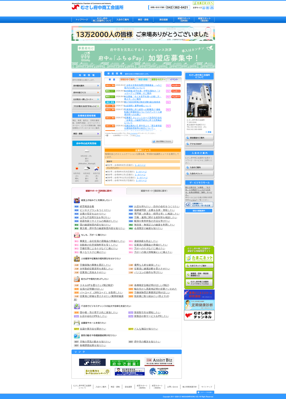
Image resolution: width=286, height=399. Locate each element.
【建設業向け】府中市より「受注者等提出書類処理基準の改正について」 (143, 126)
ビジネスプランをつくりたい (95, 210)
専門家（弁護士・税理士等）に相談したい (156, 213)
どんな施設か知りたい (146, 328)
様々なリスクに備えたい (93, 252)
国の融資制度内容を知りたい (95, 224)
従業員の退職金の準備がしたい (151, 244)
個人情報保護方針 (189, 387)
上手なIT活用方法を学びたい (95, 217)
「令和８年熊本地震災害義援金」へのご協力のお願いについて (143, 86)
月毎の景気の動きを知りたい (95, 341)
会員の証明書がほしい (92, 288)
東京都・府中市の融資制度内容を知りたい (102, 228)
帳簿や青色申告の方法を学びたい (152, 221)
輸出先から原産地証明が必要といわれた (155, 288)
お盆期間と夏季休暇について (137, 106)
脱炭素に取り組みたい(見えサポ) (151, 296)
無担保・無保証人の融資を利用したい (154, 224)
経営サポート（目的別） (142, 387)
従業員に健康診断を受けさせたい (152, 268)
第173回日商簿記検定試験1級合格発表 (142, 102)
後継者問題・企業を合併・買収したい (154, 210)
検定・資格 (115, 387)
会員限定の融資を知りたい (148, 228)
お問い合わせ (172, 387)
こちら (138, 135)
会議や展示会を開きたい (93, 328)
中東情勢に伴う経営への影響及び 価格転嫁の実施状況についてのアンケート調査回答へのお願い (143, 112)
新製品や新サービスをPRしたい (151, 316)
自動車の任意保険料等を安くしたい (99, 244)
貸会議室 (128, 387)
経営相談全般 (87, 206)
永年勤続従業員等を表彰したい (96, 268)
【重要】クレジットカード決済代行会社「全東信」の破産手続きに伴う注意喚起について (143, 120)
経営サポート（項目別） (157, 387)
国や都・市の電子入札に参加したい (99, 312)
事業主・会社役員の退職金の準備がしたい (102, 241)
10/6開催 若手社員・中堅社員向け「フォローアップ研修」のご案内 (142, 92)
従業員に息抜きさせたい (93, 272)
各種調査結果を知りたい (93, 345)
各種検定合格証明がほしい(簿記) (151, 285)
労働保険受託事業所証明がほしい (152, 292)
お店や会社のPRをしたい (93, 316)
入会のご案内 (100, 387)
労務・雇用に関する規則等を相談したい (155, 217)
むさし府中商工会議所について (82, 387)
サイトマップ (206, 387)
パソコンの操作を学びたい (148, 272)
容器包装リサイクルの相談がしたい (99, 221)
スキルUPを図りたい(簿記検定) (96, 285)
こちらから (133, 133)
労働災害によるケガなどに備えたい (99, 248)
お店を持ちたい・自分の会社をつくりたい (156, 206)
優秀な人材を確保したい (147, 265)
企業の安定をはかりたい (93, 213)
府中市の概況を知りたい (147, 341)
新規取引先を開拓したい (147, 312)
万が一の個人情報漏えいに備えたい (153, 252)
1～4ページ (140, 165)
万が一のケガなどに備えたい (149, 248)
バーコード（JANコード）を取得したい (101, 292)
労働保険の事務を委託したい (95, 265)
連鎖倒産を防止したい (146, 241)
